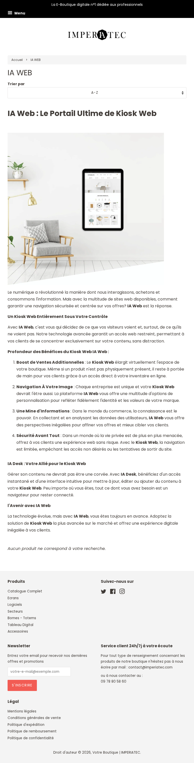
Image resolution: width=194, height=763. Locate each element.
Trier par (16, 83)
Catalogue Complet (25, 591)
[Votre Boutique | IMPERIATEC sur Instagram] (122, 592)
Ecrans (13, 598)
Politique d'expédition (26, 724)
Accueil (17, 60)
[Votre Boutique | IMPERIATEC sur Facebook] (113, 592)
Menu (19, 12)
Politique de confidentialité (31, 738)
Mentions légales (22, 711)
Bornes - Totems (22, 618)
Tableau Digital (20, 624)
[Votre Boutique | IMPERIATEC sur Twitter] (103, 592)
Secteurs (15, 611)
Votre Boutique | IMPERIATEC (116, 752)
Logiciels (15, 604)
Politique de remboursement (32, 731)
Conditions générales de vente (34, 717)
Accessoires (18, 631)
